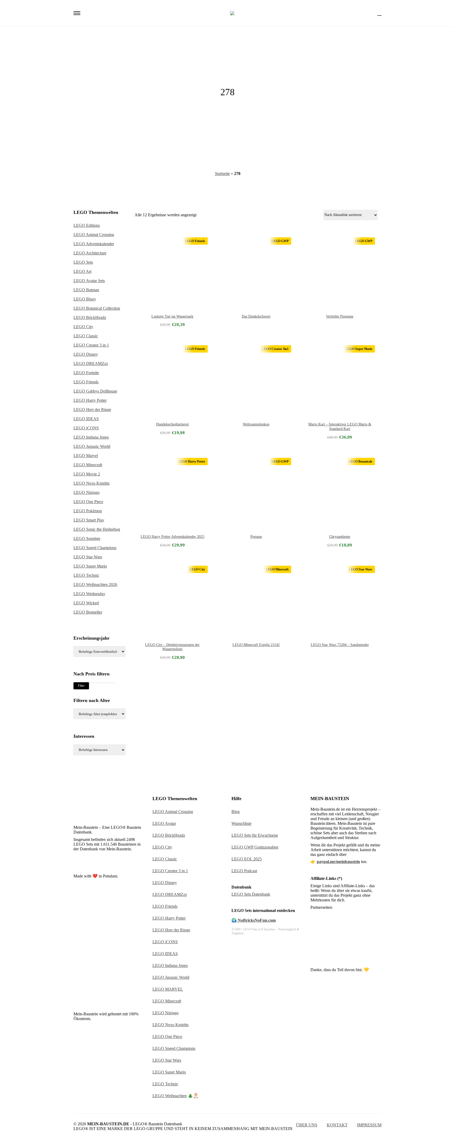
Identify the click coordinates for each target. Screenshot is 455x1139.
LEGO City (83, 326)
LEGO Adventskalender (93, 244)
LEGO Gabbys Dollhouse (95, 391)
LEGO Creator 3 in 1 (91, 345)
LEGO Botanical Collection (96, 308)
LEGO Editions (86, 225)
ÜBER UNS (306, 1125)
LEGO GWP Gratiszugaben (254, 847)
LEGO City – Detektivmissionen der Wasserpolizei (172, 647)
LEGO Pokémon (87, 511)
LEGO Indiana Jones (91, 437)
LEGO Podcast (244, 871)
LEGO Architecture (89, 253)
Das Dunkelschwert (256, 316)
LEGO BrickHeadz (89, 317)
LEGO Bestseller (87, 612)
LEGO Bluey (84, 299)
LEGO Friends (85, 382)
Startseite (222, 173)
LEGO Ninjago (86, 492)
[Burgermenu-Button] (76, 13)
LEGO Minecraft (87, 465)
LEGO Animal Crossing (93, 234)
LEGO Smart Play (88, 520)
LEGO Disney (85, 354)
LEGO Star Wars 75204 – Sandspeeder (340, 645)
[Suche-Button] (370, 13)
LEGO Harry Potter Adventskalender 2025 (172, 537)
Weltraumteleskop (256, 424)
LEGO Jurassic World (91, 446)
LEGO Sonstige (86, 538)
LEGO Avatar (164, 823)
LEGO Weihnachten (169, 1095)
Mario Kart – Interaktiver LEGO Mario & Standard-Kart (339, 426)
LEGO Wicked (86, 603)
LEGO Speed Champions (94, 547)
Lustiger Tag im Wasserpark (172, 316)
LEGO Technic (86, 575)
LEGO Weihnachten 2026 (95, 584)
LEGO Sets (83, 262)
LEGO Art (82, 271)
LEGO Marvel (85, 455)
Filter (81, 686)
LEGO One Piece (88, 501)
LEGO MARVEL (167, 989)
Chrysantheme (339, 537)
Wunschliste (241, 823)
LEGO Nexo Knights (91, 483)
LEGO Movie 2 (86, 474)
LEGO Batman (86, 290)
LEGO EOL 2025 (246, 859)
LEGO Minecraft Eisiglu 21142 (256, 645)
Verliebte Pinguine (339, 316)
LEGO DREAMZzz (90, 363)
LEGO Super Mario (90, 566)
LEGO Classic (85, 336)
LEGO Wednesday (89, 593)
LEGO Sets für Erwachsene (254, 835)
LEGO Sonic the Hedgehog (96, 529)
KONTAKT (337, 1125)
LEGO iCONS (86, 428)
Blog (235, 811)
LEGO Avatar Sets (89, 280)
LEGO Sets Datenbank (250, 894)
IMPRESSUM (369, 1125)
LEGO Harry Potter (90, 400)
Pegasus (256, 537)
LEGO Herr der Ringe (92, 409)
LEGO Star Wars (87, 557)
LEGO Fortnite (86, 372)
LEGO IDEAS (86, 419)
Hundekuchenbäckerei (172, 424)
